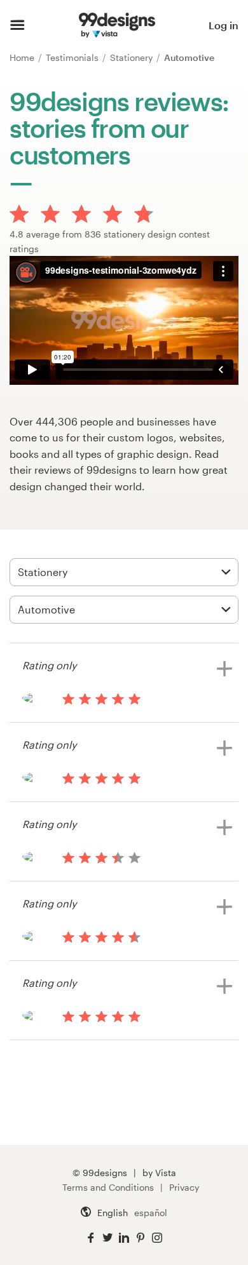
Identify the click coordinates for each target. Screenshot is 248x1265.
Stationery (132, 57)
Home (23, 57)
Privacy (184, 1187)
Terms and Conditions (108, 1187)
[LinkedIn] (124, 1238)
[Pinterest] (140, 1238)
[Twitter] (107, 1238)
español (150, 1212)
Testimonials (73, 57)
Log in (223, 25)
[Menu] (17, 25)
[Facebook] (91, 1238)
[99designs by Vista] (117, 25)
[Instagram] (157, 1238)
